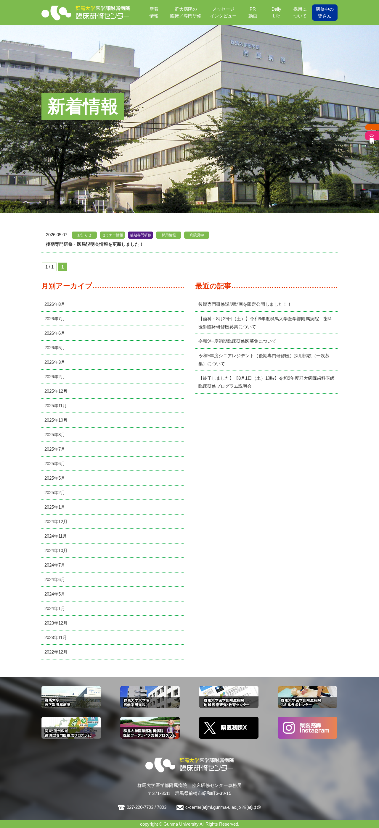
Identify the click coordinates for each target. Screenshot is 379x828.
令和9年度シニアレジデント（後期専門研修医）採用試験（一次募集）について (264, 359)
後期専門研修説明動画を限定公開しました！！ (245, 304)
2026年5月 (54, 347)
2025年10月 (56, 420)
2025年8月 (54, 434)
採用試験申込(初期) (372, 135)
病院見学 (197, 235)
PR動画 (252, 12)
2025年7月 (54, 449)
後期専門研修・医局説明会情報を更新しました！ (95, 244)
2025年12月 (56, 391)
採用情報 (169, 235)
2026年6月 (54, 333)
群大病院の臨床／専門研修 (185, 12)
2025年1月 (54, 507)
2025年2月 (54, 492)
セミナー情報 (112, 235)
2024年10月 (56, 550)
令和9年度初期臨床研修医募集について (237, 341)
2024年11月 (55, 535)
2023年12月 (56, 622)
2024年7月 (54, 564)
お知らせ (84, 235)
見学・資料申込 (372, 127)
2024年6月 (54, 579)
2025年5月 (54, 478)
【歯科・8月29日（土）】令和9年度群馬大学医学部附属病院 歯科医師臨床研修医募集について (265, 322)
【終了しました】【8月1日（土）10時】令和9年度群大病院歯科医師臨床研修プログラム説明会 (266, 382)
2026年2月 (54, 376)
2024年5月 (54, 593)
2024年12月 (56, 521)
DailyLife (276, 12)
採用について (300, 12)
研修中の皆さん (325, 12)
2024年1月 (54, 608)
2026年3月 (54, 362)
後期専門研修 (140, 235)
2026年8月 (54, 304)
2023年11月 (55, 637)
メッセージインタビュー (223, 12)
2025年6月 (54, 463)
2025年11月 (55, 405)
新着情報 (154, 12)
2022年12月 (56, 651)
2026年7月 (54, 318)
